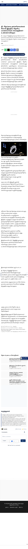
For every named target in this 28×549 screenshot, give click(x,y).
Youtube (20, 329)
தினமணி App (15, 331)
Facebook (11, 329)
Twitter (14, 329)
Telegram (23, 329)
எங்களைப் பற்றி (13, 507)
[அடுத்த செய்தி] (27, 274)
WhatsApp (20, 327)
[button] (2, 2)
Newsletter (14, 326)
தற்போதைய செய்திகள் (11, 4)
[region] (14, 15)
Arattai (5, 330)
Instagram (17, 329)
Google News (8, 330)
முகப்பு (25, 1)
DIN (2, 43)
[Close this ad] (27, 544)
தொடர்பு (21, 507)
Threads (2, 330)
